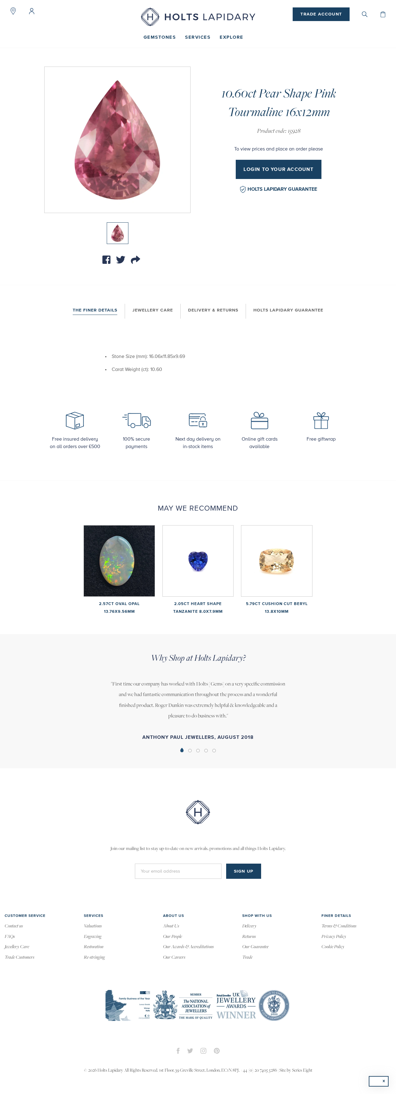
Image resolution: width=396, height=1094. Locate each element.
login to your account (278, 169)
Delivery (249, 926)
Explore (231, 37)
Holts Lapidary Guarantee (282, 189)
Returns (249, 936)
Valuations (93, 926)
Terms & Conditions (338, 926)
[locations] (13, 11)
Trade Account (321, 14)
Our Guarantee (255, 946)
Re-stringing (94, 957)
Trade (247, 957)
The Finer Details (95, 310)
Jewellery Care (152, 310)
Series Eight (302, 1070)
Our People (172, 936)
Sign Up (243, 871)
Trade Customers (19, 957)
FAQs (10, 936)
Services (197, 37)
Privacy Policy (333, 936)
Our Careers (174, 957)
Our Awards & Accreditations (188, 946)
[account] (31, 11)
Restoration (93, 946)
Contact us (14, 926)
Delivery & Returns (213, 310)
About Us (171, 926)
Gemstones (160, 37)
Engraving (92, 936)
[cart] (383, 14)
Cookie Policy (332, 946)
